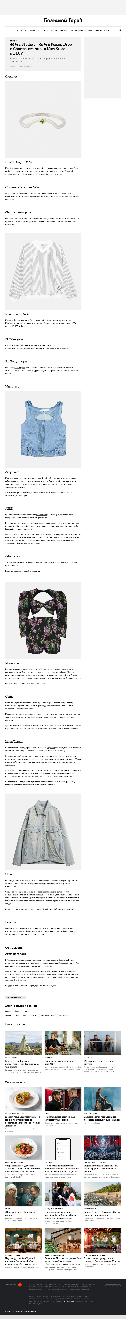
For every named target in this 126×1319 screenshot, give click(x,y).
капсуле (63, 880)
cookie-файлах (69, 1301)
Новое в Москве (12, 1255)
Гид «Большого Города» (16, 1114)
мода (25, 1015)
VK (108, 1284)
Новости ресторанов (15, 1163)
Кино (47, 1114)
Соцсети (48, 1163)
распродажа (19, 367)
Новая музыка (90, 1114)
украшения (51, 168)
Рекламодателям (20, 1312)
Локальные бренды (47, 1015)
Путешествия (11, 1058)
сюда (11, 199)
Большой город (10, 1285)
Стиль (17, 1011)
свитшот (20, 323)
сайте (27, 492)
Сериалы (49, 1058)
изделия (51, 747)
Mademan (68, 928)
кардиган (31, 221)
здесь (42, 683)
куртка (19, 348)
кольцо (16, 174)
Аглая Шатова (16, 67)
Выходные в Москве (54, 1209)
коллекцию (41, 514)
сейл (26, 218)
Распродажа (62, 1015)
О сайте (8, 1312)
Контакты (32, 1312)
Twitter (112, 1284)
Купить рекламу (102, 100)
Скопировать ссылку (15, 997)
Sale (32, 320)
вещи (17, 1015)
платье (58, 218)
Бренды (33, 1015)
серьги (36, 171)
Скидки (26, 1011)
